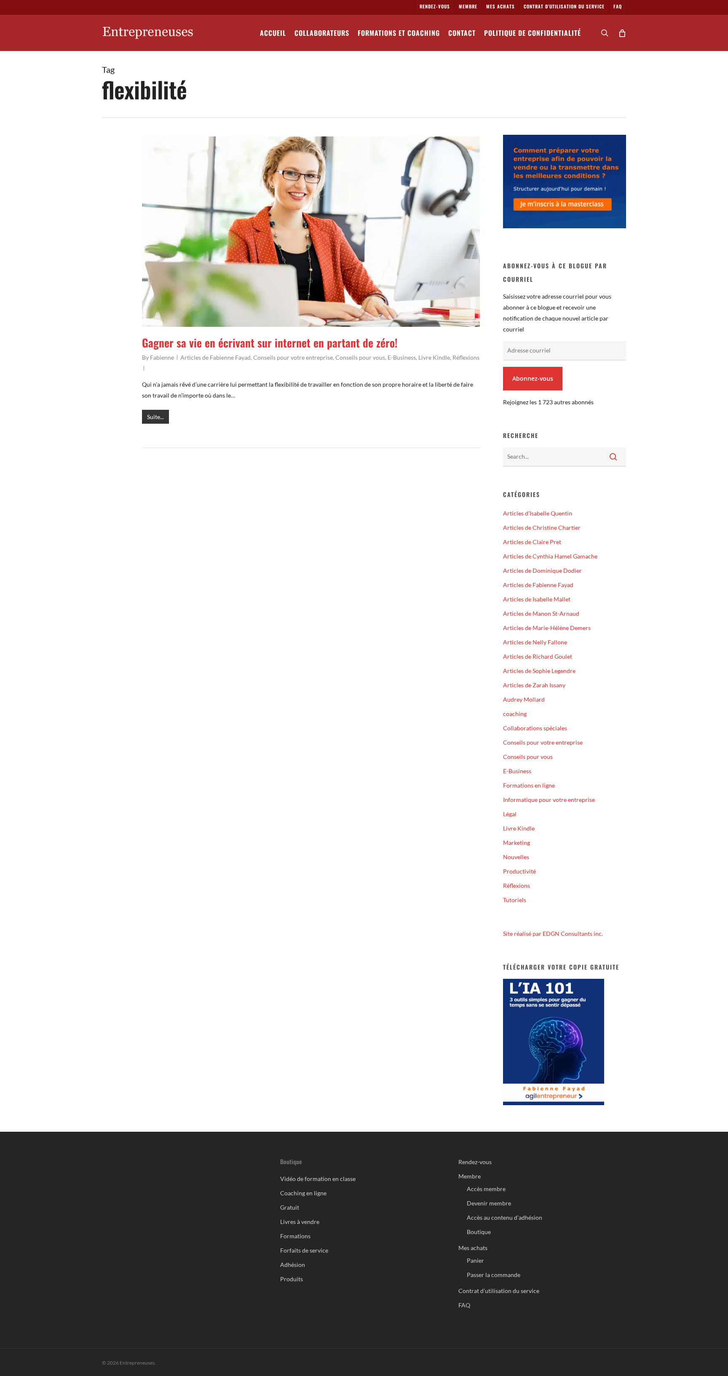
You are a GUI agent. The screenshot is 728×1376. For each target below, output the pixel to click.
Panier (475, 1260)
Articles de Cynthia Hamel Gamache (550, 556)
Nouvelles (516, 856)
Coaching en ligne (303, 1193)
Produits (291, 1278)
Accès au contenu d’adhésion (504, 1217)
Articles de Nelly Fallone (535, 642)
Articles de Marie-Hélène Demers (547, 627)
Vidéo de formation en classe (318, 1178)
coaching (515, 713)
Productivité (519, 871)
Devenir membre (489, 1203)
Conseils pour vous (360, 357)
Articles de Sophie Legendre (539, 670)
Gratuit (289, 1207)
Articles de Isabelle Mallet (536, 599)
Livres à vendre (299, 1221)
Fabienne (162, 357)
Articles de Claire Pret (532, 541)
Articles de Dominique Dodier (542, 570)
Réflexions (465, 357)
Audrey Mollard (524, 699)
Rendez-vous (475, 1161)
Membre (469, 1176)
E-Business (402, 357)
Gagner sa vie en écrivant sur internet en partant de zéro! (269, 342)
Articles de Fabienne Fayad (215, 357)
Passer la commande (493, 1274)
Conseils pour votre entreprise (293, 357)
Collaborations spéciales (535, 728)
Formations (295, 1236)
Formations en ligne (529, 785)
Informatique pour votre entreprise (549, 799)
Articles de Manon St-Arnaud (541, 613)
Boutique (479, 1231)
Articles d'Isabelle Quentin (537, 513)
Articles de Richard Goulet (537, 656)
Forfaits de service (304, 1250)
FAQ (464, 1305)
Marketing (516, 842)
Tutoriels (514, 899)
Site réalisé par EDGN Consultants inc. (553, 933)
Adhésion (292, 1264)
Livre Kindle (434, 357)
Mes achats (472, 1247)
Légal (510, 814)
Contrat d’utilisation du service (498, 1290)
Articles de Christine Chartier (542, 527)
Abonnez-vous (532, 378)
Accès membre (486, 1188)
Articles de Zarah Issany (534, 685)
